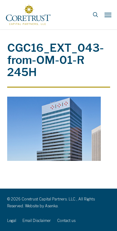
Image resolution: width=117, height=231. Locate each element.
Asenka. (52, 206)
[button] (108, 15)
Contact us (66, 220)
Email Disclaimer (36, 220)
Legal (11, 220)
